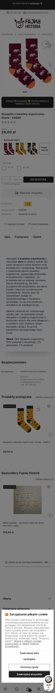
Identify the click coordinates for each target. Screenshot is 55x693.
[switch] (48, 690)
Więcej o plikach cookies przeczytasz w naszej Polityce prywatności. (23, 644)
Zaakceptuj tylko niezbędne (29, 656)
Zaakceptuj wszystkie (29, 674)
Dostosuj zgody (29, 667)
